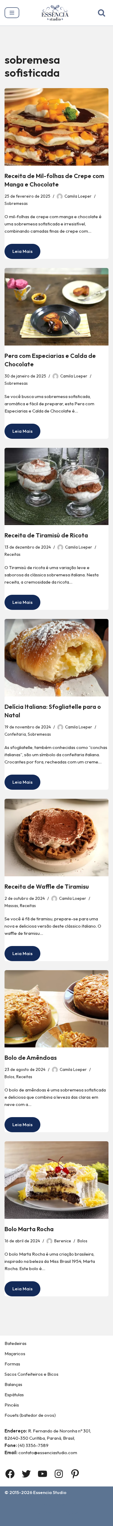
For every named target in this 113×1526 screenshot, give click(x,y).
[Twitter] (26, 1473)
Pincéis (12, 1405)
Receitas (12, 554)
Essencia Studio (49, 1492)
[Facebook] (10, 1473)
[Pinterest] (75, 1473)
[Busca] (101, 13)
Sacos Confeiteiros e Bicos (31, 1374)
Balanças (13, 1384)
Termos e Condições (56, 1512)
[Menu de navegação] (12, 12)
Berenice (62, 1241)
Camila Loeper (78, 196)
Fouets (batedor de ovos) (30, 1415)
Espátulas (14, 1394)
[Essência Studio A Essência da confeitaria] (56, 12)
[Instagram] (58, 1473)
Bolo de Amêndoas (31, 1057)
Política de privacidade (56, 1520)
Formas (12, 1364)
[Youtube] (42, 1473)
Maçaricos (15, 1353)
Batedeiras (16, 1343)
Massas (11, 905)
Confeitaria (15, 734)
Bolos (9, 1076)
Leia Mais (19, 253)
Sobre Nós (54, 1505)
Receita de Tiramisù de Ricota (46, 535)
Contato (82, 1505)
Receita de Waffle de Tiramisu (47, 886)
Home (28, 1505)
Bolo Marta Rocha (29, 1229)
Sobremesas (16, 203)
